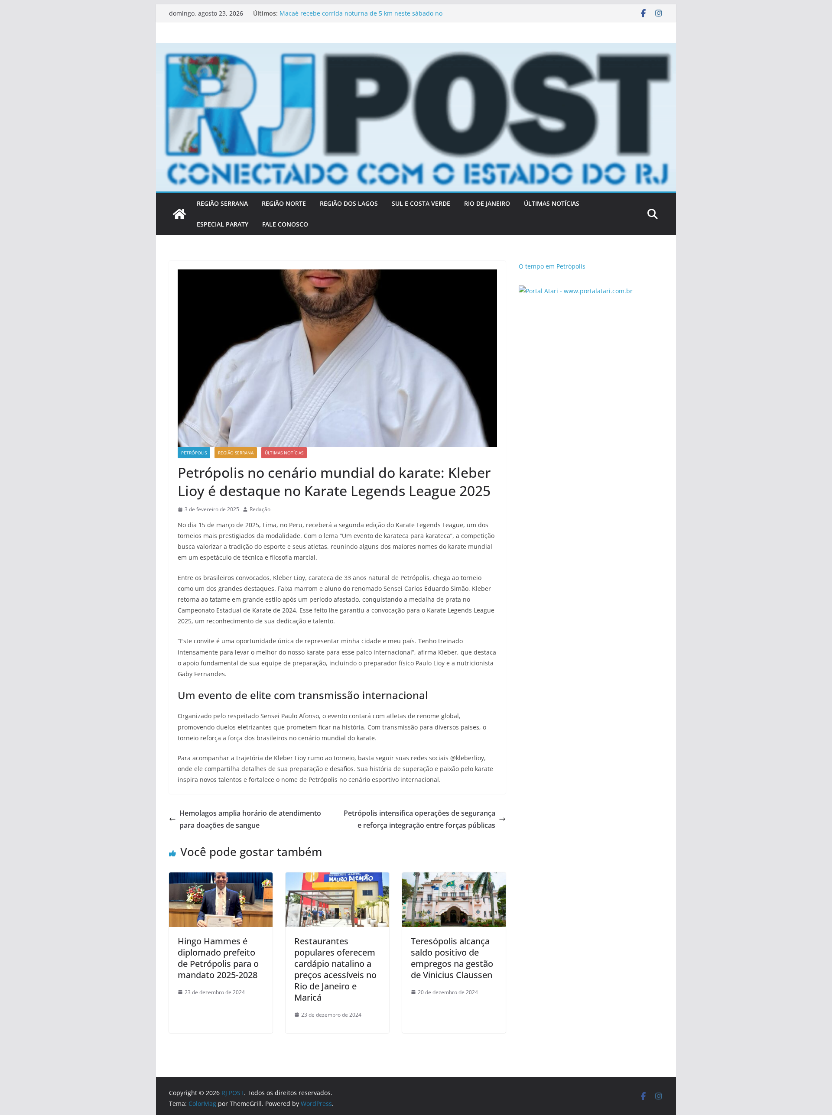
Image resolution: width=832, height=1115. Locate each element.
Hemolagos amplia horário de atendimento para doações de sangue (250, 819)
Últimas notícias (284, 453)
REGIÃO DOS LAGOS (349, 203)
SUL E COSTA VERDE (421, 203)
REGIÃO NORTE (284, 203)
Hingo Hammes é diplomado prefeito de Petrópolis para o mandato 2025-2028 (218, 958)
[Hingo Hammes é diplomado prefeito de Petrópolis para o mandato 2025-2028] (221, 878)
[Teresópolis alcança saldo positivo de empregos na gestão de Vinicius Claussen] (454, 878)
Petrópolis (194, 453)
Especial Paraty (222, 224)
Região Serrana (236, 453)
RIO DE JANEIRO (487, 203)
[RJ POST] (179, 214)
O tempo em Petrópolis (552, 266)
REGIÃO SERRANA (222, 203)
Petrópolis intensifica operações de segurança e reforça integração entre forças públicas (419, 819)
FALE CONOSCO (285, 224)
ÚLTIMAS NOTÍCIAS (551, 203)
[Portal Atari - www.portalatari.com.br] (576, 291)
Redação (260, 509)
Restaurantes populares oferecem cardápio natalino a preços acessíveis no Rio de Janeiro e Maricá (335, 969)
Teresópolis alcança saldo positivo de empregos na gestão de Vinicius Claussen (452, 958)
